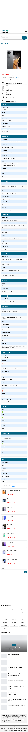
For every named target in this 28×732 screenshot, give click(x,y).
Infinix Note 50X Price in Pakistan (15, 680)
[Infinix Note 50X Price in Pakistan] (4, 681)
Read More (23, 730)
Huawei (14, 613)
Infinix (22, 613)
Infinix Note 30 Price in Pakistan (15, 667)
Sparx (22, 622)
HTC (5, 613)
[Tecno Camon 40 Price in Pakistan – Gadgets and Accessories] (4, 675)
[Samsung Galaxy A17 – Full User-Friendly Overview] (14, 643)
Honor (22, 609)
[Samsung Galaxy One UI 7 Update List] (4, 707)
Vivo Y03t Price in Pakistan (14, 661)
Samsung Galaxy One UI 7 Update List (16, 705)
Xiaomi (23, 625)
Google (14, 609)
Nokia (5, 619)
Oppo (22, 619)
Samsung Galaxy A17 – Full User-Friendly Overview (14, 648)
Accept (17, 730)
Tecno (5, 625)
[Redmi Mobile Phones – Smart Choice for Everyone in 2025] (4, 694)
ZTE (5, 628)
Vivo (13, 486)
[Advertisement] (14, 15)
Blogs (14, 644)
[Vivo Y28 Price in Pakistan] (4, 656)
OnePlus (14, 619)
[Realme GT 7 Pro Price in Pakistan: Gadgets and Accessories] (4, 688)
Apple (5, 609)
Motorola (23, 616)
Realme (5, 622)
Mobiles (17, 77)
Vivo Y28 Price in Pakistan (14, 654)
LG (14, 616)
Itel (5, 616)
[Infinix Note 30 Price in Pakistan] (4, 669)
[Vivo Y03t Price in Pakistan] (4, 662)
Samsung (14, 622)
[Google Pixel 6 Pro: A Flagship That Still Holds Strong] (4, 701)
